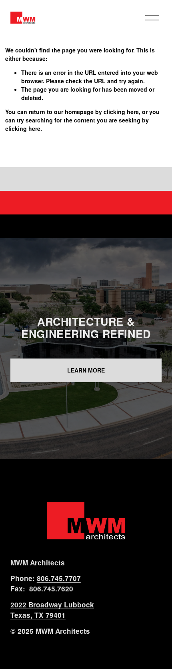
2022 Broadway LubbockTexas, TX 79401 (52, 610)
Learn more (86, 370)
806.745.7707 (59, 578)
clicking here (121, 112)
